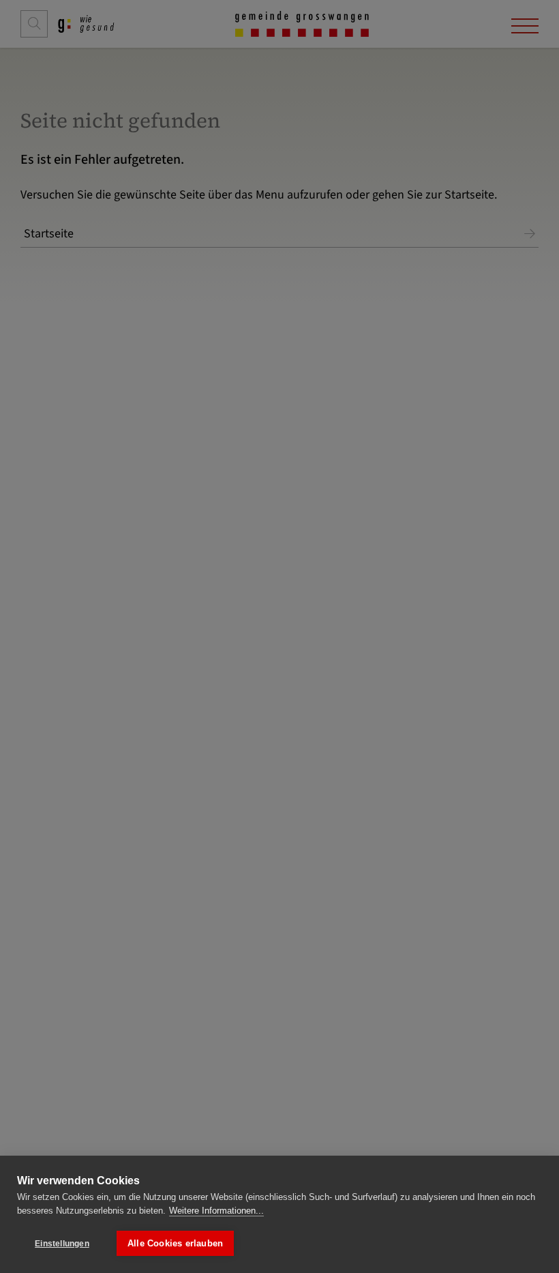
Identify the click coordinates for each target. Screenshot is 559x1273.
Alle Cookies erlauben (175, 1243)
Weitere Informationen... (216, 1210)
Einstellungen (62, 1243)
